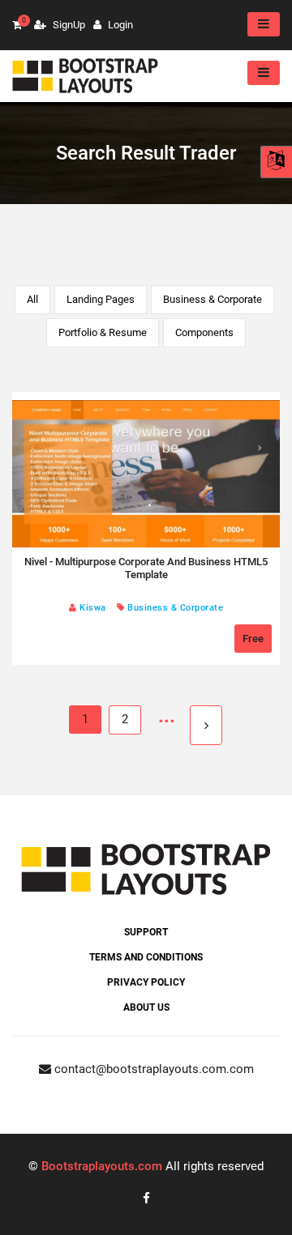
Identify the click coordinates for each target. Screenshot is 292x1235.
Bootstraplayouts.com (101, 1166)
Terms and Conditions (146, 957)
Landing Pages (101, 299)
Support (146, 932)
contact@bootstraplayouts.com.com (152, 1069)
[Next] (206, 725)
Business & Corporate (212, 299)
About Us (146, 1007)
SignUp (67, 25)
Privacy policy (146, 982)
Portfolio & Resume (102, 332)
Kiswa (91, 608)
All (32, 299)
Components (204, 332)
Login (119, 25)
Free (253, 638)
